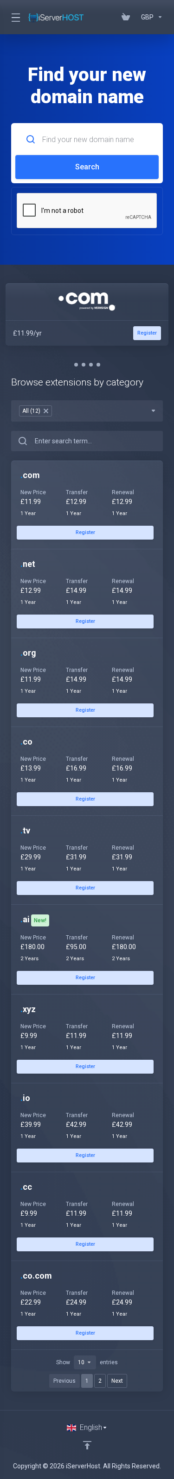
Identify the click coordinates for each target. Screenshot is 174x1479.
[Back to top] (87, 1445)
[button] (76, 365)
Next (117, 1381)
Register (85, 532)
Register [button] (147, 333)
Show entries (87, 1362)
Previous (64, 1381)
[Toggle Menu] (13, 17)
